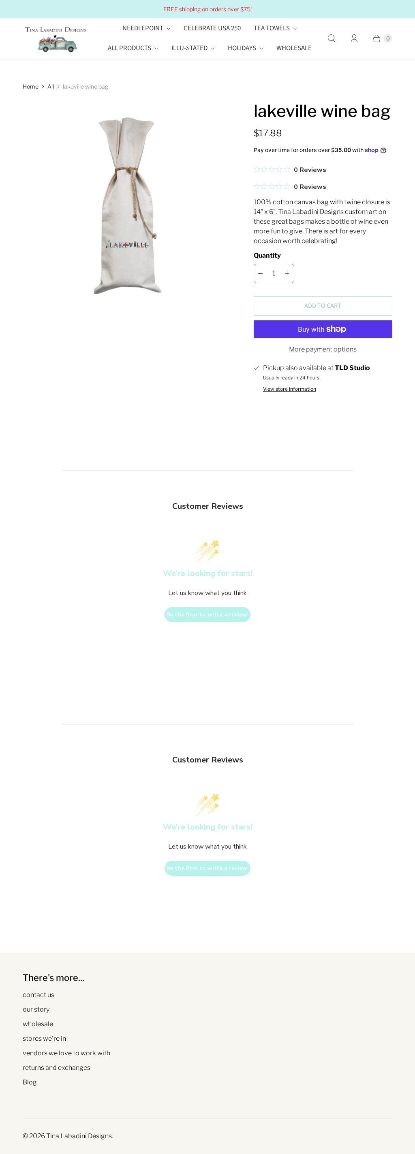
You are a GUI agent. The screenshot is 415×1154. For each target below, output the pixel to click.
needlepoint (142, 28)
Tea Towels (272, 28)
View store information (289, 389)
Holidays (242, 48)
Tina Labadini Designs (79, 1136)
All (50, 86)
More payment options (323, 349)
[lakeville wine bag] (127, 204)
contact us (38, 995)
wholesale (38, 1024)
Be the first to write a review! (207, 614)
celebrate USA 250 (212, 28)
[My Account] (354, 38)
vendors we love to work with (66, 1053)
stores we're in (44, 1038)
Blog (30, 1082)
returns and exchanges (56, 1067)
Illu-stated (189, 48)
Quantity (267, 255)
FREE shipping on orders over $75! (207, 9)
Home (31, 86)
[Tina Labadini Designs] (55, 39)
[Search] (331, 38)
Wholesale (294, 48)
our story (36, 1009)
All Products (129, 48)
